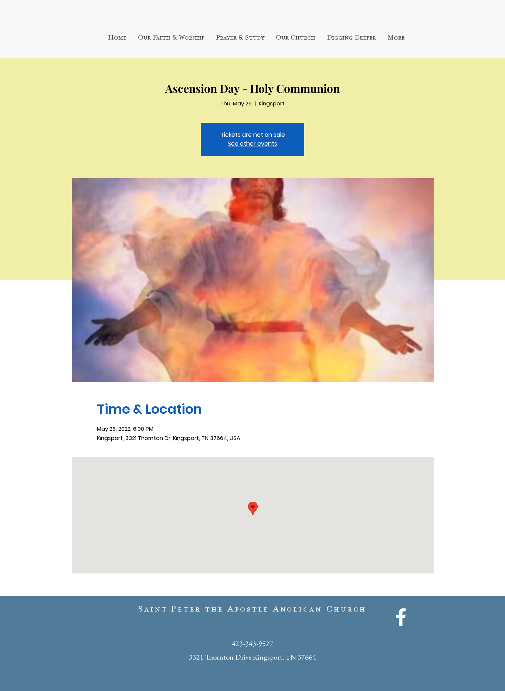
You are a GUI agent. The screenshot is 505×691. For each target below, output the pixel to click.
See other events (252, 143)
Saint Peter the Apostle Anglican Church (252, 610)
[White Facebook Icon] (401, 617)
